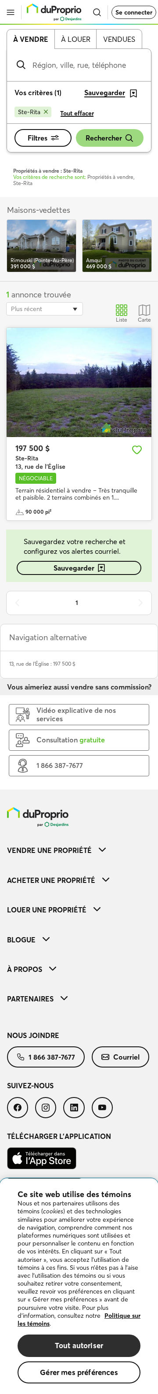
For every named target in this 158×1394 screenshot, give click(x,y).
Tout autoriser (79, 1345)
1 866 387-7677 (52, 1057)
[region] (79, 1286)
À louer (75, 39)
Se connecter (133, 12)
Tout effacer (77, 113)
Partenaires (30, 998)
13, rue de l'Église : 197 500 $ (42, 663)
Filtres (37, 137)
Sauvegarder (74, 568)
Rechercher (104, 137)
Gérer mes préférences (79, 1372)
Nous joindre (33, 1035)
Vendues (119, 39)
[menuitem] (79, 850)
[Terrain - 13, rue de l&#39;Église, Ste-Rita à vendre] (79, 382)
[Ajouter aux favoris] (137, 450)
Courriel (126, 1057)
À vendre (30, 39)
